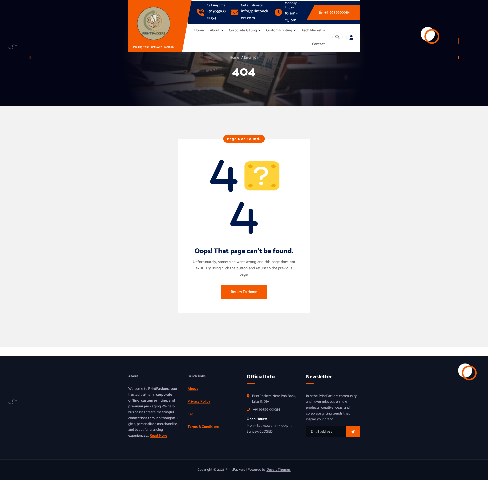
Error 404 (251, 58)
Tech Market (311, 30)
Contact (318, 44)
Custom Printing (279, 30)
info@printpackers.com (254, 15)
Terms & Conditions (203, 427)
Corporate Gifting (243, 30)
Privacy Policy (199, 401)
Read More (158, 436)
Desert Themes (278, 470)
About (215, 30)
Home (199, 30)
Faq (191, 414)
